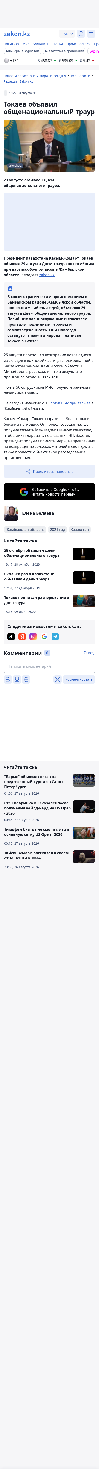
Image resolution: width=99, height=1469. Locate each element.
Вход (91, 653)
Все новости (80, 76)
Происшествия (78, 44)
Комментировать (79, 679)
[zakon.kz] (17, 33)
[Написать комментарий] (49, 666)
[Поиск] (81, 34)
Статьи (57, 44)
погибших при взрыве (70, 403)
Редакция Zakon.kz (18, 81)
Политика (11, 44)
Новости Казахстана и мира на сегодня (35, 76)
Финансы (40, 44)
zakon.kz (47, 274)
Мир (26, 44)
